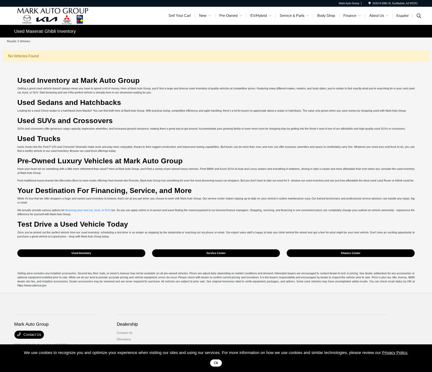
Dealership (127, 324)
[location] (370, 3)
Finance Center (350, 253)
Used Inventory (81, 253)
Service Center (216, 253)
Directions (124, 339)
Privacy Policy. (395, 352)
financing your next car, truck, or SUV (87, 210)
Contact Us (31, 335)
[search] (419, 16)
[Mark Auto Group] (53, 15)
